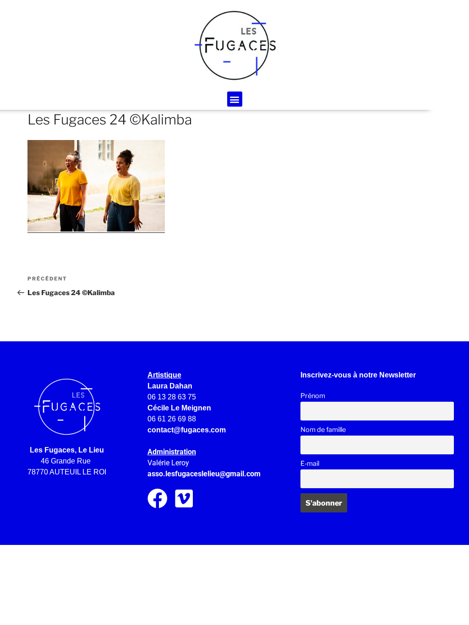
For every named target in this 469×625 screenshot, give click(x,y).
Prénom (312, 396)
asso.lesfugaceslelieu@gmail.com (204, 473)
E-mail (309, 463)
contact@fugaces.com (186, 430)
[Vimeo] (185, 499)
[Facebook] (157, 499)
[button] (234, 99)
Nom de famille (323, 430)
